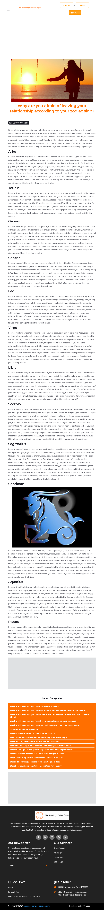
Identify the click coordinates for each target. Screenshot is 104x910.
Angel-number (59, 848)
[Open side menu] (9, 18)
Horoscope (58, 857)
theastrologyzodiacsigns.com (37, 906)
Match (74, 12)
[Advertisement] (52, 35)
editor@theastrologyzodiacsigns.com (68, 892)
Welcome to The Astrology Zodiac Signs (24, 896)
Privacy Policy (13, 892)
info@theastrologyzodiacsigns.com (68, 895)
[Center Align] (46, 865)
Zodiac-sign (58, 862)
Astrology (58, 853)
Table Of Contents (19, 123)
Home (10, 887)
